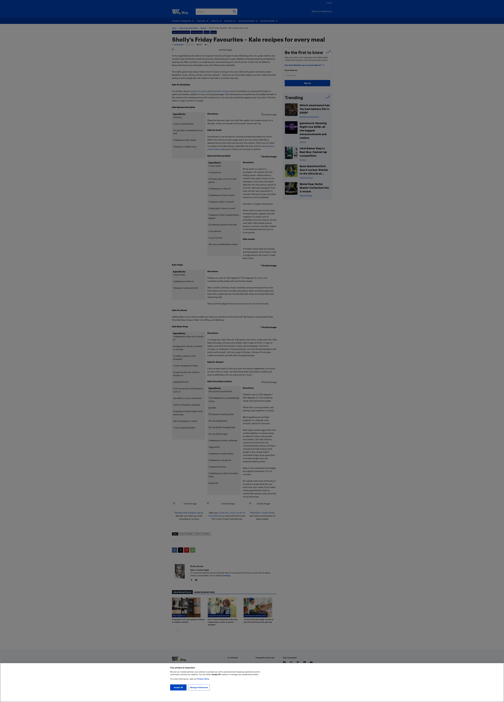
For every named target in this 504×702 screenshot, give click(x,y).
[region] (252, 682)
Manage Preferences (199, 687)
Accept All (178, 687)
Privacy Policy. (203, 679)
